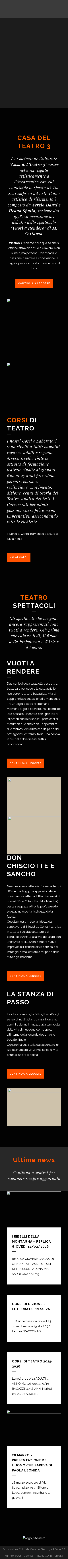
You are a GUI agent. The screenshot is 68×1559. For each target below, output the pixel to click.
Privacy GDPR (44, 1555)
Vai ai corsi (19, 557)
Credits (58, 1555)
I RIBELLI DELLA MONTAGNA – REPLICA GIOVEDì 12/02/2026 (31, 1241)
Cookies (28, 1555)
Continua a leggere (34, 283)
